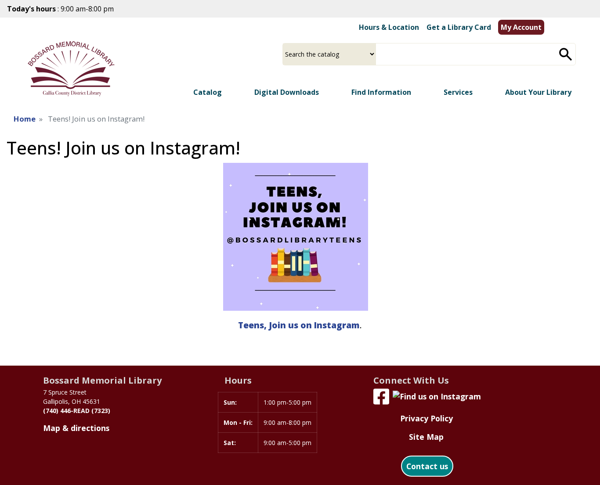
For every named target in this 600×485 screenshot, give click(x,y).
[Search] (565, 54)
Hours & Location (389, 27)
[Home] (71, 69)
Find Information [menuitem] (381, 92)
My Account (521, 27)
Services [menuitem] (458, 92)
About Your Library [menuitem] (538, 92)
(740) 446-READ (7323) (76, 410)
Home (25, 119)
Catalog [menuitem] (207, 92)
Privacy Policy (426, 418)
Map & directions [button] (76, 428)
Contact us (427, 466)
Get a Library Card (459, 27)
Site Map (426, 436)
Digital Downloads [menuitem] (286, 92)
